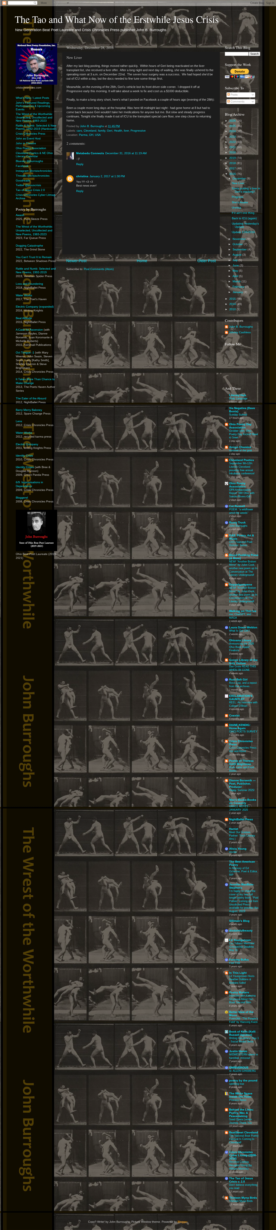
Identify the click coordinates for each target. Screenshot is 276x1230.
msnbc (233, 851)
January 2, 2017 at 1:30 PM (107, 176)
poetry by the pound (243, 1080)
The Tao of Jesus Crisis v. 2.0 (241, 1180)
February (239, 286)
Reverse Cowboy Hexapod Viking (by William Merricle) (240, 1165)
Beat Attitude (24, 318)
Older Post (206, 261)
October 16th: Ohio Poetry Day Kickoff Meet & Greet (243, 434)
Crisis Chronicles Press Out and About (243, 749)
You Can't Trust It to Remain (34, 257)
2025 (233, 126)
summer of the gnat (240, 450)
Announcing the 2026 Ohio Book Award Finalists (241, 647)
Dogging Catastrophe (29, 245)
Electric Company (27, 444)
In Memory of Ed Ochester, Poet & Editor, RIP (243, 871)
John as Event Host (28, 138)
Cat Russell (237, 506)
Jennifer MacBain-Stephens (241, 886)
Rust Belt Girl (238, 679)
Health (118, 130)
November (240, 239)
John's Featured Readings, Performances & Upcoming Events (33, 106)
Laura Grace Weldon (243, 627)
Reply (79, 164)
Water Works (24, 295)
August (237, 254)
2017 (233, 168)
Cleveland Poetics (241, 460)
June (236, 265)
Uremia (236, 207)
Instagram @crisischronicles (34, 170)
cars (79, 130)
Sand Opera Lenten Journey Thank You (240, 1121)
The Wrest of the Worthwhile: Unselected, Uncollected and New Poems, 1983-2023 (34, 117)
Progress (237, 196)
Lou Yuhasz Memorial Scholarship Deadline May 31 (241, 947)
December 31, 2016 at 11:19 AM (126, 153)
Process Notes (238, 1099)
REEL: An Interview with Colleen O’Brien (243, 704)
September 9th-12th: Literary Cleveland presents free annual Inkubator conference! (242, 468)
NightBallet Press (241, 819)
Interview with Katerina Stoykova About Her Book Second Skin (242, 999)
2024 (233, 131)
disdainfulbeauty (241, 930)
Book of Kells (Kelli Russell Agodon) (242, 1033)
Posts (234, 94)
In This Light (238, 972)
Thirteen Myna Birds (243, 1197)
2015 (233, 298)
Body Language (238, 398)
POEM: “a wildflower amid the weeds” (241, 511)
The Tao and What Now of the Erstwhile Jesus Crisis (117, 19)
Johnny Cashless (240, 332)
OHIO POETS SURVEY (243, 731)
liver (126, 130)
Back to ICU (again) (244, 218)
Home (142, 261)
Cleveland (90, 130)
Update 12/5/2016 (243, 232)
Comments (237, 101)
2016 (233, 173)
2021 (233, 147)
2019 (233, 157)
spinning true (236, 1083)
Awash (20, 215)
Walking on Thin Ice (242, 611)
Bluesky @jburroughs (29, 161)
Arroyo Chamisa (240, 447)
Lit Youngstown (240, 940)
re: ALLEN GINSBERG (242, 1070)
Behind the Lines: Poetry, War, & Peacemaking (241, 1113)
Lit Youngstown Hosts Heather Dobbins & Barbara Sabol (242, 979)
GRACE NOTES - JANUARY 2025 (239, 808)
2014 (233, 304)
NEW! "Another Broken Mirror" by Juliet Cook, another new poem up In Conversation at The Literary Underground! (243, 568)
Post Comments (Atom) (99, 269)
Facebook (22, 166)
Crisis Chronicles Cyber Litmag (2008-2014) (243, 1155)
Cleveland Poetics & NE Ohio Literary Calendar (34, 155)
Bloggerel (22, 497)
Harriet (233, 828)
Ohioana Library (240, 640)
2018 (233, 163)
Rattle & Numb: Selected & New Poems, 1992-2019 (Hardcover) (36, 127)
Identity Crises (25, 467)
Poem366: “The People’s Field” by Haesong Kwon (243, 1020)
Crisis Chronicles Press (30, 133)
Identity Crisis (24, 455)
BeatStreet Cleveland (243, 1132)
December (240, 178)
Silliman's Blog (239, 920)
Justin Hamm (238, 1051)
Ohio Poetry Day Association (240, 426)
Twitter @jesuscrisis (28, 185)
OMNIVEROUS (238, 1067)
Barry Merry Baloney (29, 409)
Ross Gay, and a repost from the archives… (243, 684)
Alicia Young (238, 848)
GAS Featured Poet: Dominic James (241, 543)
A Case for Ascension (29, 329)
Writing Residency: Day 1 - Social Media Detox (244, 1040)
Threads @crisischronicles (33, 175)
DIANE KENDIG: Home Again (240, 727)
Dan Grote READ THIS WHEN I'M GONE (242, 668)
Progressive (138, 130)
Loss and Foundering (29, 283)
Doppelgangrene (240, 584)
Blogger (182, 1221)
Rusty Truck (237, 522)
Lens (19, 421)
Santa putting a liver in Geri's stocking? (246, 190)
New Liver (238, 183)
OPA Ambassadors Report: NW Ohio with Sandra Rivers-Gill (241, 493)
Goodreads (23, 180)
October (238, 244)
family (101, 130)
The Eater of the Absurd (31, 398)
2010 (233, 309)
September (240, 249)
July (235, 260)
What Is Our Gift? (239, 630)
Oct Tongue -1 (25, 352)
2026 (233, 120)
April (236, 276)
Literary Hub (237, 395)
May (236, 270)
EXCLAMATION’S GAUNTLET (240, 697)
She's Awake (240, 202)
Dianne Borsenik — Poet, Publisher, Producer (242, 783)
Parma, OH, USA (90, 134)
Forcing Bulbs (239, 959)
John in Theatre (26, 143)
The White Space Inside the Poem (240, 1095)
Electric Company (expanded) (35, 306)
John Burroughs (238, 525)
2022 (233, 141)
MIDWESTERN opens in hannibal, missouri (243, 1056)
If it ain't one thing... (244, 212)
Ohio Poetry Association (31, 148)
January (238, 292)
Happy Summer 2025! (242, 790)
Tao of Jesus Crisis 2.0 (30, 190)
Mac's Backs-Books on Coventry (242, 801)
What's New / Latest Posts (32, 97)
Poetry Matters (239, 992)
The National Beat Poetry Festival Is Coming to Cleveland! (244, 1139)
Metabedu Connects (90, 153)
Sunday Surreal (238, 414)
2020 (233, 152)
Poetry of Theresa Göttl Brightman (241, 762)
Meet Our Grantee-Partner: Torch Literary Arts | (242, 835)
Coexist (234, 715)
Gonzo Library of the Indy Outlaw (243, 661)
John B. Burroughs (241, 326)
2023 (233, 136)
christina (82, 176)
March (237, 281)
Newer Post (76, 261)
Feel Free (234, 962)
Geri (109, 130)
